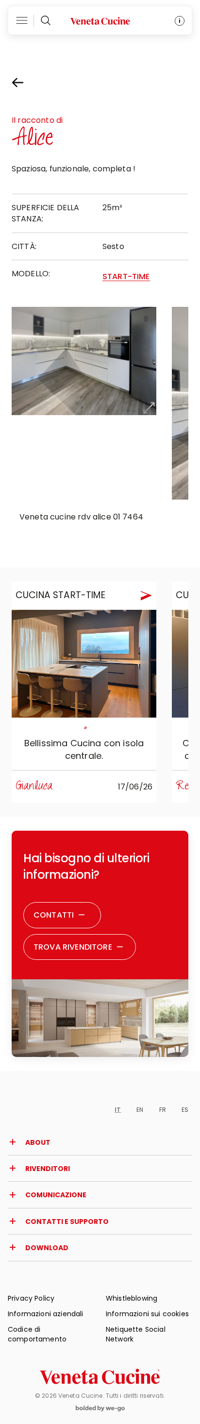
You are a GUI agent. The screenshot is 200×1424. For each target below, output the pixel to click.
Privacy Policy (31, 1298)
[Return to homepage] (100, 1376)
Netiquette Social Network (136, 1334)
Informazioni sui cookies (147, 1314)
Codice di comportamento (37, 1334)
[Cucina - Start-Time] (84, 664)
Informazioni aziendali (45, 1314)
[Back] (26, 82)
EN (139, 1110)
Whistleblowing (131, 1298)
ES (185, 1110)
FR (162, 1110)
